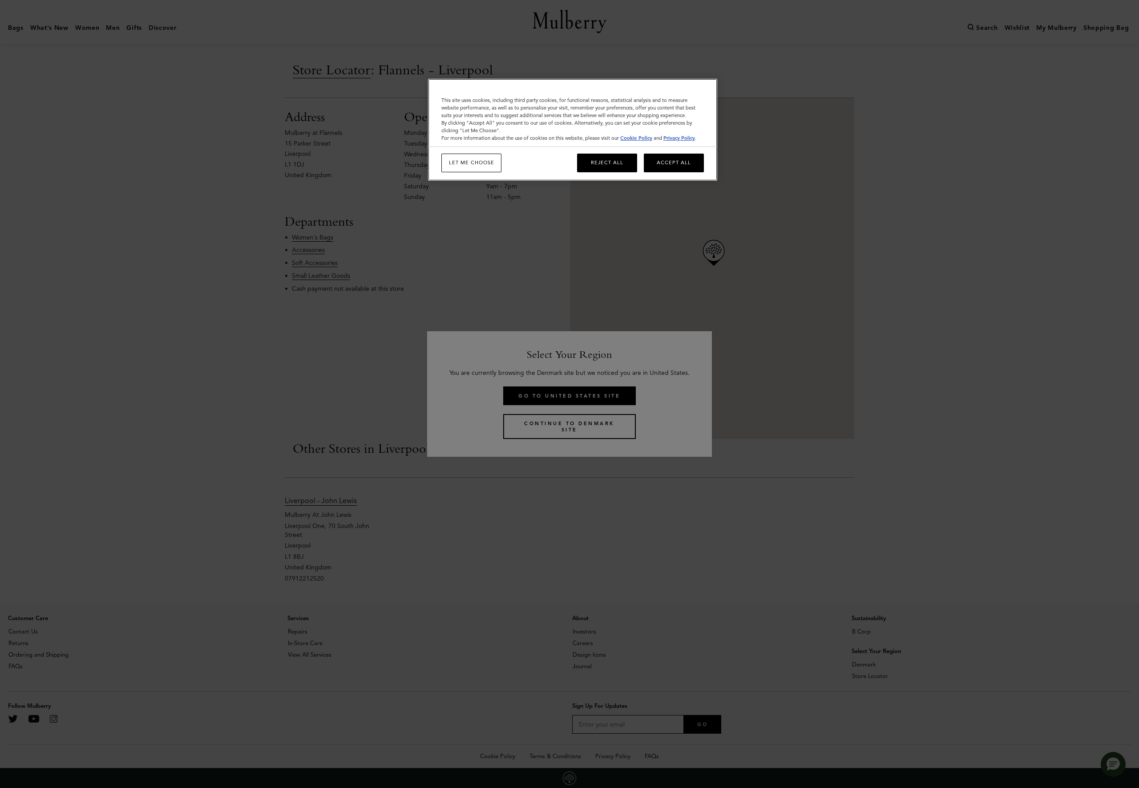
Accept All (674, 162)
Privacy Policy (679, 138)
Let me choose (471, 162)
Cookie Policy (636, 138)
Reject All (607, 162)
